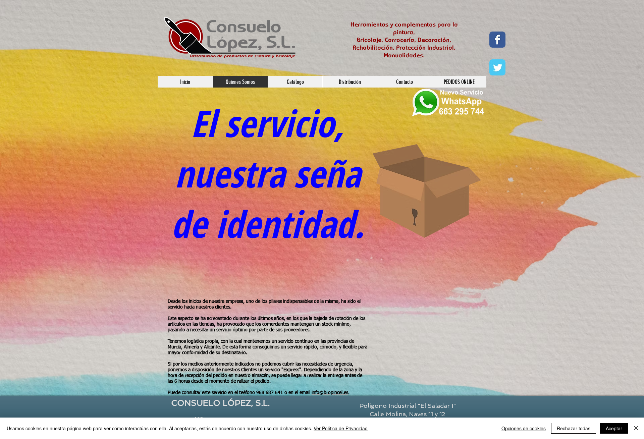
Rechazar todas (573, 428)
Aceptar (614, 428)
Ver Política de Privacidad (341, 428)
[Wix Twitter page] (497, 67)
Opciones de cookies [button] (523, 428)
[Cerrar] (636, 428)
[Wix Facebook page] (497, 40)
